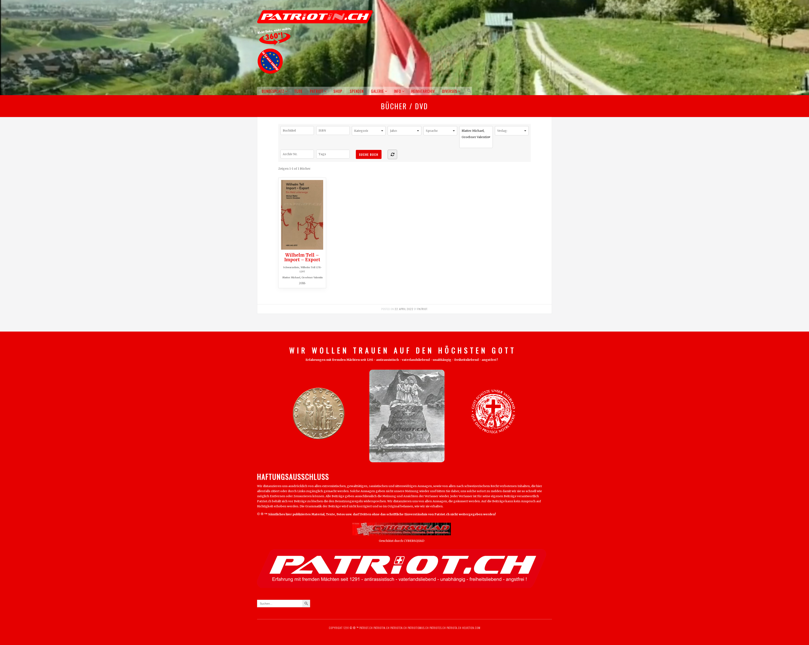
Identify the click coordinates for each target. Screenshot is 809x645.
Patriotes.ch (438, 628)
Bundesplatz (273, 91)
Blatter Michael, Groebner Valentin (302, 277)
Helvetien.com (470, 628)
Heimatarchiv (423, 91)
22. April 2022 (404, 309)
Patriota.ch (453, 628)
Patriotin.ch (382, 628)
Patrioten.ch (398, 628)
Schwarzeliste (291, 267)
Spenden (357, 91)
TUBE (298, 91)
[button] (468, 91)
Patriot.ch (366, 628)
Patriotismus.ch (418, 628)
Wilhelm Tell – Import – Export (302, 257)
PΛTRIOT (422, 309)
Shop (338, 91)
